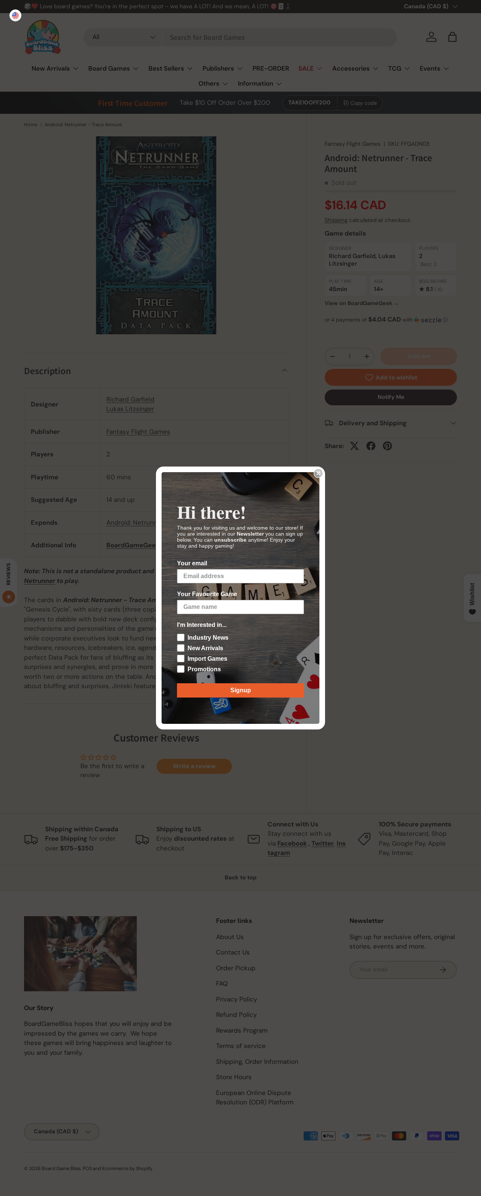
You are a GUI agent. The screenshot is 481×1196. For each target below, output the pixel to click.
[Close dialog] (318, 473)
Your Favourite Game (207, 594)
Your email (192, 563)
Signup (240, 690)
